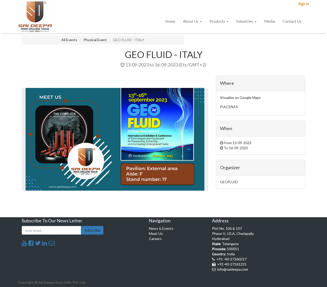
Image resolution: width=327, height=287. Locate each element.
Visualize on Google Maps (240, 97)
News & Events (161, 228)
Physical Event (95, 40)
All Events (69, 40)
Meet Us (156, 233)
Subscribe (92, 230)
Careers (155, 238)
